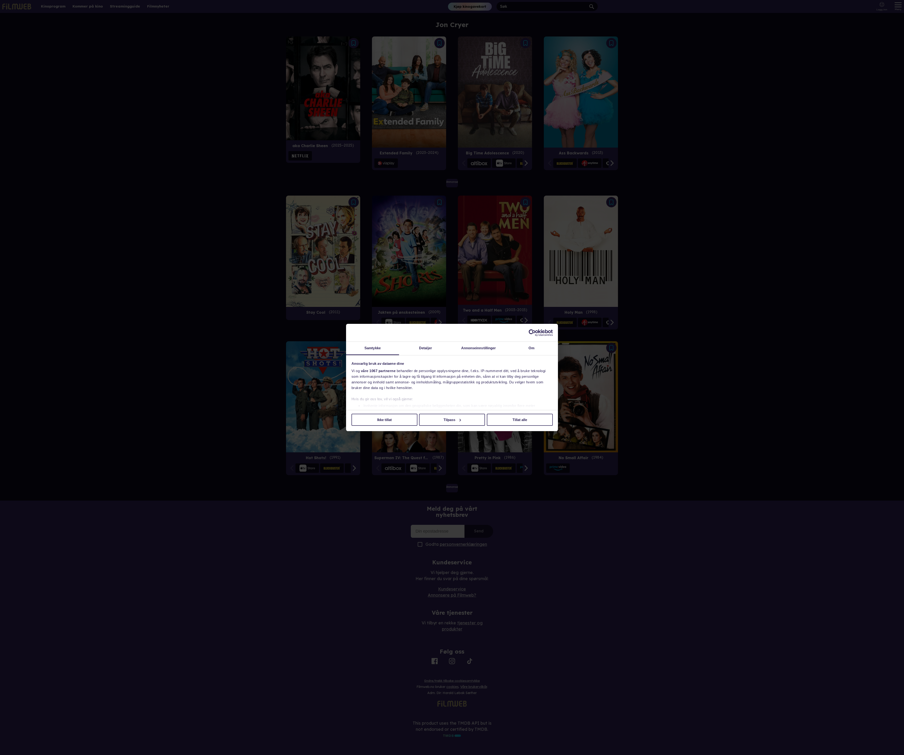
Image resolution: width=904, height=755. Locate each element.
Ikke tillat (384, 420)
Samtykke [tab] (372, 348)
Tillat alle (520, 420)
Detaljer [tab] (425, 348)
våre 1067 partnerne (378, 371)
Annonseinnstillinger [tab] (478, 348)
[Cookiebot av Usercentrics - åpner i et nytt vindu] (532, 332)
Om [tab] (531, 348)
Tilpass (449, 420)
